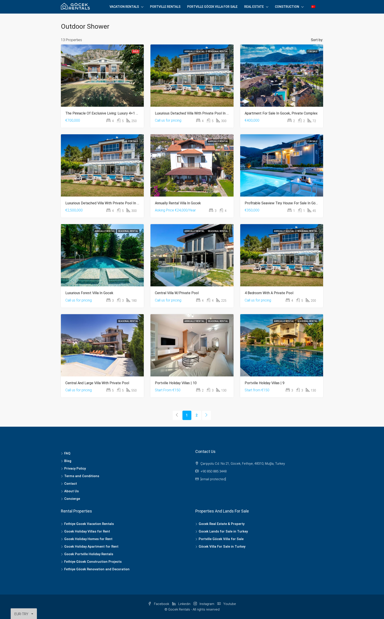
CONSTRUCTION (287, 6)
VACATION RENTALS (124, 6)
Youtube (229, 604)
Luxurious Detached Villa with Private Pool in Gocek (195, 113)
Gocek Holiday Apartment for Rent (91, 547)
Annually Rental (194, 51)
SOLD (135, 51)
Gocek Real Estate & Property (221, 524)
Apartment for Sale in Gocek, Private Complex (281, 113)
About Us (71, 491)
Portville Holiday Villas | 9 (264, 383)
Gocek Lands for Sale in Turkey (223, 531)
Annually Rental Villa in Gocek (178, 203)
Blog (67, 461)
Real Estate (254, 6)
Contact (70, 484)
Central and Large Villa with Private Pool (97, 383)
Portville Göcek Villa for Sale (212, 6)
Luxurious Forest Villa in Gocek (89, 293)
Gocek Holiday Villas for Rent (87, 531)
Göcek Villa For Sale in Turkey (222, 547)
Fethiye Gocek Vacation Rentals (89, 524)
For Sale (313, 51)
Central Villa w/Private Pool (177, 293)
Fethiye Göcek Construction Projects (93, 562)
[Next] (206, 415)
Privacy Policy (75, 468)
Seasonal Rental (218, 51)
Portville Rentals (165, 6)
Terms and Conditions (81, 476)
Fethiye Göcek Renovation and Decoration (97, 569)
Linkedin (184, 604)
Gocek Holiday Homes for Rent (88, 539)
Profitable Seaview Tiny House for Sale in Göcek (283, 203)
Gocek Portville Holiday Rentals (88, 554)
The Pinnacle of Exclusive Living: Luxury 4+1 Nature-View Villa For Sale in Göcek (128, 113)
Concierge (72, 499)
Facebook (161, 604)
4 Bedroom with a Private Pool (269, 293)
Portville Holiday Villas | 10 (176, 383)
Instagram (207, 604)
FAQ (67, 453)
